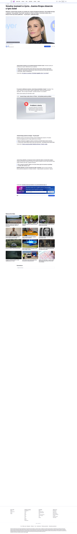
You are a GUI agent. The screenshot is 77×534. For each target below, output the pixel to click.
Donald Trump (54, 511)
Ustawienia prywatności (52, 526)
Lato (39, 516)
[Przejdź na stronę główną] (11, 2)
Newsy (39, 510)
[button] (59, 1)
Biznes (39, 1)
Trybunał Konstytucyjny (41, 514)
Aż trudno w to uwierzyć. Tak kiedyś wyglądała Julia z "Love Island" (35, 73)
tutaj (27, 532)
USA (25, 517)
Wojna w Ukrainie (41, 515)
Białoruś (25, 519)
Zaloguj (63, 1)
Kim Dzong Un (54, 510)
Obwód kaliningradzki (41, 512)
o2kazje (23, 1)
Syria (25, 515)
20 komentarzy (47, 46)
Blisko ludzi (18, 1)
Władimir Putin (54, 512)
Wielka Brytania (26, 520)
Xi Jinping (54, 515)
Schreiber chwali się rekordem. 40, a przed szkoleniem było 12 (34, 184)
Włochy (25, 514)
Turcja (25, 512)
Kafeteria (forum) (12, 511)
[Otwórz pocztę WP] (57, 1)
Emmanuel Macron (55, 513)
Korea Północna (26, 510)
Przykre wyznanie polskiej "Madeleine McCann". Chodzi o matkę (34, 144)
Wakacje (40, 517)
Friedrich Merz (54, 517)
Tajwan (25, 516)
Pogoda (35, 1)
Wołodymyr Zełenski (55, 516)
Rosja (25, 513)
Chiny (39, 513)
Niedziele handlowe (41, 511)
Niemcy (25, 518)
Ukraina (25, 511)
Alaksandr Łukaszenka (55, 514)
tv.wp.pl (11, 512)
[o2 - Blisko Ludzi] (14, 1)
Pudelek (11, 513)
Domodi (11, 510)
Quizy (26, 1)
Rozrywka (30, 1)
